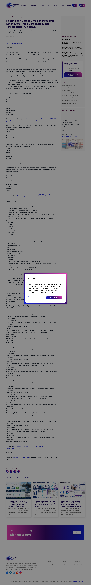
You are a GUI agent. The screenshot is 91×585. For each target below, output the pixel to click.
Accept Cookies (54, 297)
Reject (36, 297)
